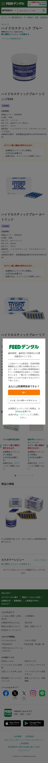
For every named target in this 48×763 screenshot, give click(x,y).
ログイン (24, 415)
